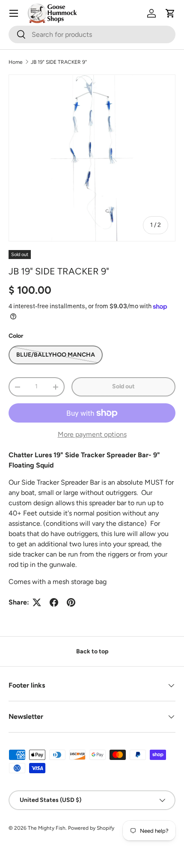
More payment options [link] (92, 434)
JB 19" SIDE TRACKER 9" (59, 62)
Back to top (92, 651)
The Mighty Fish (46, 828)
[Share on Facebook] (53, 602)
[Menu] (13, 13)
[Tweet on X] (36, 602)
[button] (170, 13)
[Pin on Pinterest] (71, 602)
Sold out (123, 386)
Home (16, 62)
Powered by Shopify (91, 828)
